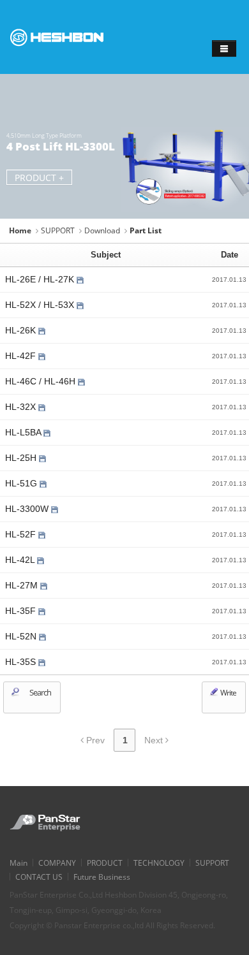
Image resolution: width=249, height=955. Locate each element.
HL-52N (22, 636)
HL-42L (21, 560)
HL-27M (22, 585)
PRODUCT (105, 862)
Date (229, 254)
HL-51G (22, 483)
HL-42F (21, 356)
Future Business (101, 876)
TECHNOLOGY (159, 862)
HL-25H (22, 458)
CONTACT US (39, 876)
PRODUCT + (39, 177)
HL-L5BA (24, 432)
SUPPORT (58, 230)
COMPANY (57, 862)
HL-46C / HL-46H (41, 381)
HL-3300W (28, 509)
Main (18, 862)
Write (227, 692)
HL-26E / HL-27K (41, 279)
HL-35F (21, 611)
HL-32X (21, 407)
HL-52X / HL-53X (41, 305)
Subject (106, 254)
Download (102, 230)
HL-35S (21, 662)
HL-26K (21, 330)
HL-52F (21, 534)
